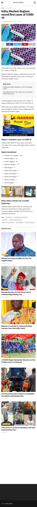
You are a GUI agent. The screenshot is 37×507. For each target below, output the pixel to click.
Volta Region (19, 222)
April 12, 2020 (18, 21)
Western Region (29, 222)
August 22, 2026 (5, 263)
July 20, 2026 (5, 297)
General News (6, 322)
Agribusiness (6, 356)
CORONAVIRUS (9, 8)
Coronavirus (9, 217)
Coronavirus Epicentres (21, 217)
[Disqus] (18, 458)
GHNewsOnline (7, 21)
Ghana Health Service (15, 220)
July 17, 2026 (4, 398)
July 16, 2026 (4, 330)
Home (2, 8)
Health (4, 390)
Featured (4, 220)
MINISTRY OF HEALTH (8, 222)
